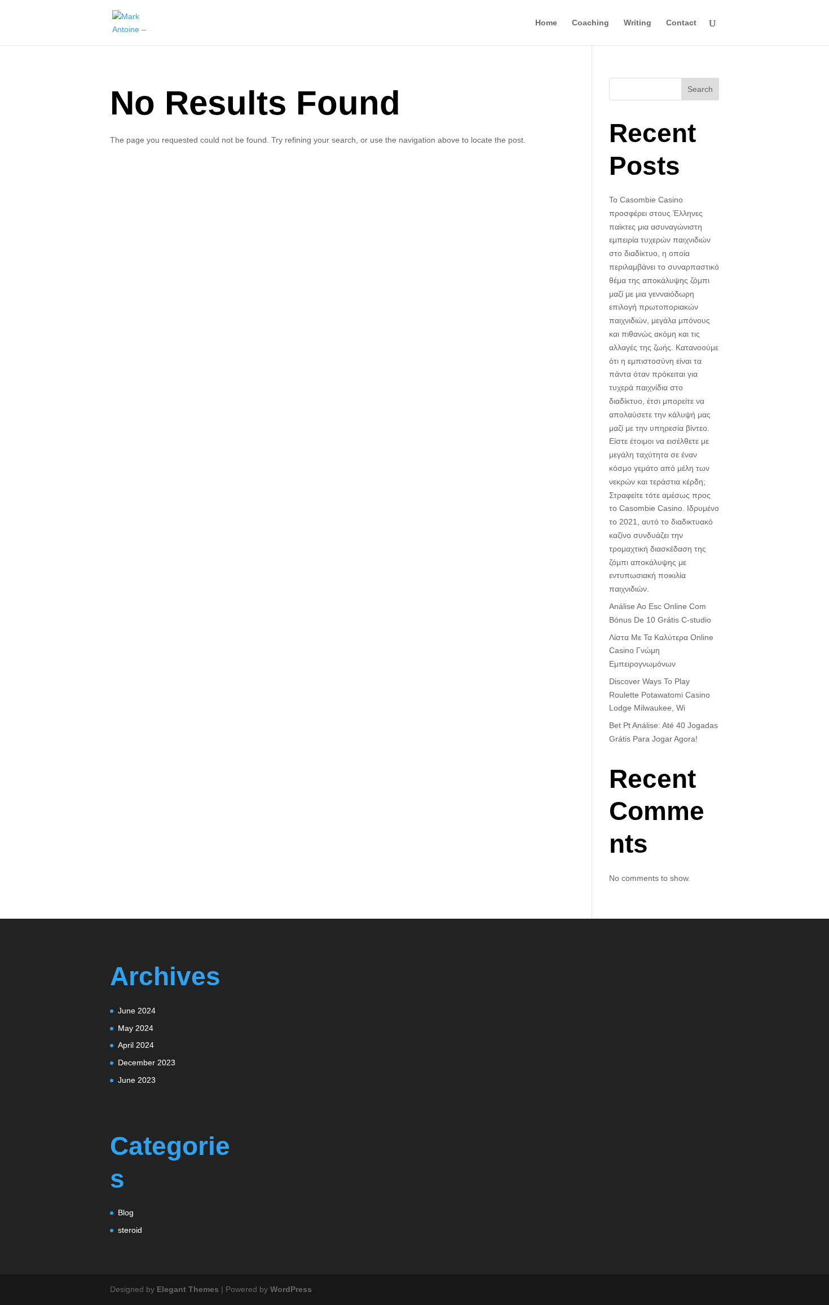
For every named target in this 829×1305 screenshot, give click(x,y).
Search (700, 89)
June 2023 (137, 1079)
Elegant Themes (188, 1289)
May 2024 (135, 1028)
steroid (130, 1230)
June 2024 (137, 1010)
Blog (126, 1212)
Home (546, 23)
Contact (681, 23)
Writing (637, 23)
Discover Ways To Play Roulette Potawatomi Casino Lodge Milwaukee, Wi (659, 695)
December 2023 (146, 1062)
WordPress (291, 1289)
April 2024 (136, 1045)
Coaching (590, 23)
